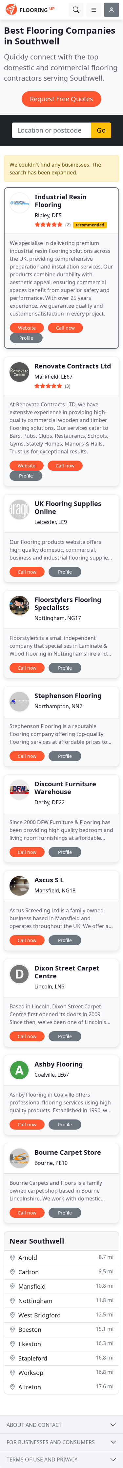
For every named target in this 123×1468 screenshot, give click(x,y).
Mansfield (65, 1286)
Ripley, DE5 (48, 215)
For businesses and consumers (51, 1442)
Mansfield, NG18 (54, 890)
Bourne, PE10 (51, 1162)
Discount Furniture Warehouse (65, 787)
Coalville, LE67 (51, 1074)
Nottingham (65, 1301)
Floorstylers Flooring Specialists (67, 603)
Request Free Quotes (61, 98)
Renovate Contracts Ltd (72, 366)
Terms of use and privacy (42, 1459)
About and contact (34, 1424)
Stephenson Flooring (68, 695)
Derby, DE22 (49, 802)
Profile (26, 338)
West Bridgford (65, 1315)
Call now (65, 328)
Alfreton (65, 1387)
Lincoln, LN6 (49, 986)
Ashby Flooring (58, 1064)
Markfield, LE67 (53, 376)
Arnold (65, 1257)
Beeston (65, 1329)
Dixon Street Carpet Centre (66, 972)
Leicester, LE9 (50, 522)
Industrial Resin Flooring (61, 200)
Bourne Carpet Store (67, 1152)
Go (101, 130)
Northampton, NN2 (58, 706)
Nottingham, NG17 (57, 618)
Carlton (65, 1272)
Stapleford (65, 1358)
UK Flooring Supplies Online (67, 507)
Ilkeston (65, 1344)
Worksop (65, 1372)
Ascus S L (49, 879)
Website (27, 328)
